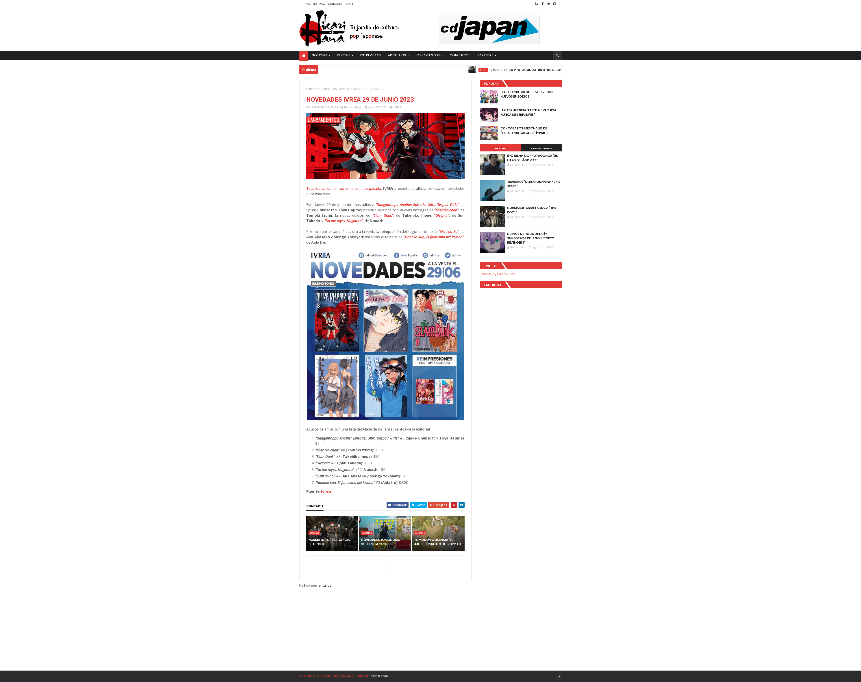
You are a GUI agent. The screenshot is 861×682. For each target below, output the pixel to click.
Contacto (335, 3)
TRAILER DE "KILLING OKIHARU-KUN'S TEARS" (533, 183)
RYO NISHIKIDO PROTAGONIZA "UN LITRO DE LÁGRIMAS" (503, 70)
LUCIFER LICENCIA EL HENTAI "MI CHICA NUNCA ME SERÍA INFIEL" (528, 112)
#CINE (454, 70)
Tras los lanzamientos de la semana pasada (343, 188)
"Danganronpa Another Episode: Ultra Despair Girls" (417, 204)
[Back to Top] (559, 676)
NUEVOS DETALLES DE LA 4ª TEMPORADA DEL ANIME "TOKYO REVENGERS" (530, 238)
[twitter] (548, 4)
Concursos (460, 55)
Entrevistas (370, 55)
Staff (350, 3)
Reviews (343, 55)
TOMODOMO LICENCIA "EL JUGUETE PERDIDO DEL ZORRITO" (438, 542)
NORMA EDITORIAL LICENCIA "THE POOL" (329, 542)
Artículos (397, 55)
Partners (485, 55)
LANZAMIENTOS (326, 89)
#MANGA (314, 533)
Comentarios (541, 148)
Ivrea (326, 491)
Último (500, 148)
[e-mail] (554, 4)
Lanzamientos (428, 55)
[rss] (536, 4)
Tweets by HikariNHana (497, 274)
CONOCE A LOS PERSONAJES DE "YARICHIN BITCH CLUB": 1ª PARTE (524, 130)
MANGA (333, 107)
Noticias (319, 55)
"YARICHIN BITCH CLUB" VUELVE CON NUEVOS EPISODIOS (526, 94)
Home (310, 89)
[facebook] (542, 4)
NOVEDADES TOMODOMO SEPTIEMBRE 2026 (380, 542)
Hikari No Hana (314, 3)
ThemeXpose (378, 676)
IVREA (397, 107)
